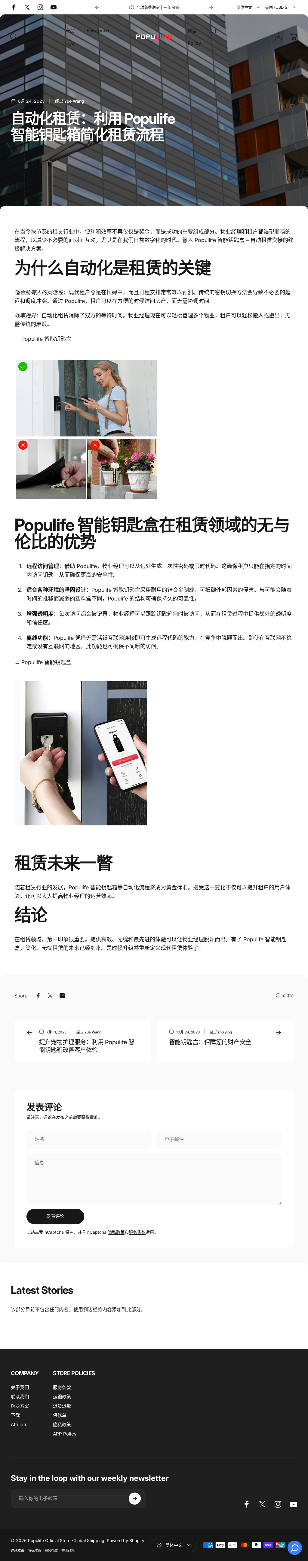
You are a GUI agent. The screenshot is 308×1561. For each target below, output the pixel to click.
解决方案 (20, 1406)
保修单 (59, 1415)
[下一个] (210, 7)
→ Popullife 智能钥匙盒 (42, 662)
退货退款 (62, 1406)
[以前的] (97, 7)
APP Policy (65, 1434)
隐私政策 (116, 1232)
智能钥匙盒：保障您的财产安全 (210, 1042)
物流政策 (68, 1550)
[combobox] (248, 7)
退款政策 (17, 1550)
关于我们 (20, 1387)
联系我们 (20, 1396)
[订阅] (135, 1499)
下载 (15, 1415)
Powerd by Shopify (125, 1540)
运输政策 (62, 1396)
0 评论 (288, 996)
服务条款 (137, 1232)
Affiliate (19, 1424)
